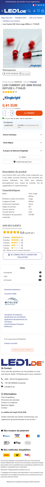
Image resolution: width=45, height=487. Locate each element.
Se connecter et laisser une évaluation (24, 256)
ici (39, 472)
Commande (22, 273)
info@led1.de (10, 387)
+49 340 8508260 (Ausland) (15, 383)
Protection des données (10, 400)
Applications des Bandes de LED (15, 319)
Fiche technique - (17, 74)
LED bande (22, 280)
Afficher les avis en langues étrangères (18, 250)
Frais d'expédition (8, 397)
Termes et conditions (9, 403)
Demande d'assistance (12, 289)
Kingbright (33, 82)
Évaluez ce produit (10, 343)
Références (8, 326)
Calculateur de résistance (13, 315)
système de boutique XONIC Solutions (28, 482)
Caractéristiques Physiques (14, 324)
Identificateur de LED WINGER (15, 317)
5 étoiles (6, 237)
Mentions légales (7, 405)
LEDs (22, 276)
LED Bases (8, 322)
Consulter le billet (10, 294)
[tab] (3, 169)
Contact (4, 408)
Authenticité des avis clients (13, 228)
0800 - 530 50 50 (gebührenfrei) (16, 379)
